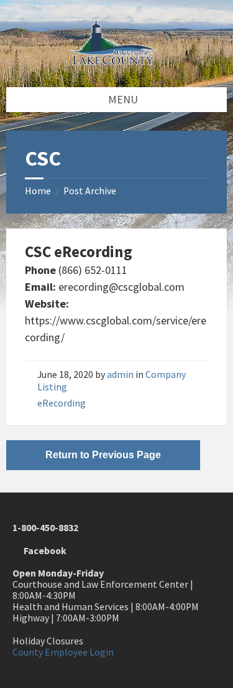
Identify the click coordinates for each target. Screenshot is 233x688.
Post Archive (89, 191)
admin (120, 374)
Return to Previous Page (103, 455)
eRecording (61, 403)
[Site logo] (116, 61)
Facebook (43, 551)
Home (38, 191)
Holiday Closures (47, 641)
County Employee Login (63, 652)
